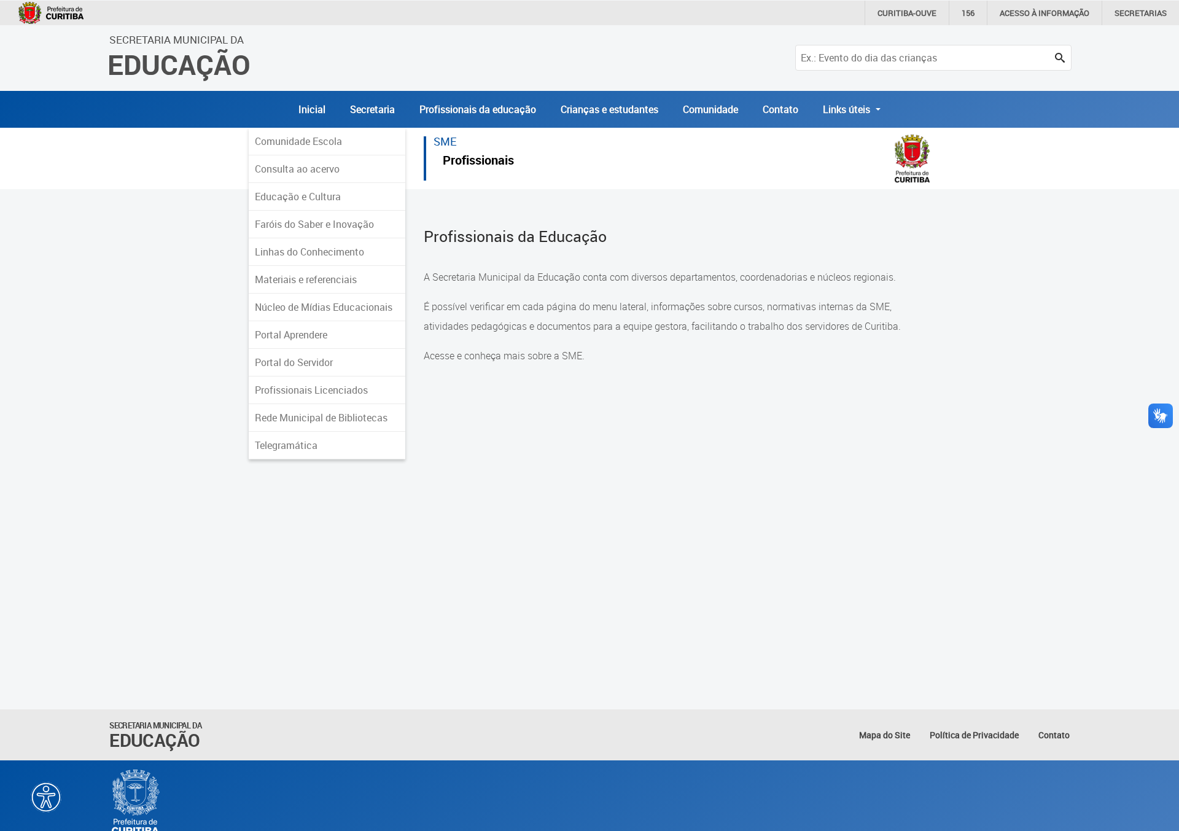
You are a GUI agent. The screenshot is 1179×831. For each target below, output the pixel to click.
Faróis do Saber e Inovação (314, 224)
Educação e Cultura (298, 196)
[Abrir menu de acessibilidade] (46, 797)
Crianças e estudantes (609, 109)
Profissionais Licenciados (311, 390)
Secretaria (372, 109)
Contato (780, 109)
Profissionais (478, 161)
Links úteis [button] (848, 109)
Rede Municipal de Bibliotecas (321, 417)
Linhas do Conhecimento (309, 252)
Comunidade (710, 109)
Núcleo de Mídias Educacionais (323, 307)
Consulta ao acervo (297, 169)
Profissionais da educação (477, 109)
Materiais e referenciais (306, 279)
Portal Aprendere (291, 334)
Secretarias (1141, 12)
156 (968, 12)
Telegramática (286, 445)
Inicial (311, 109)
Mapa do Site (884, 735)
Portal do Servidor (294, 362)
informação (1044, 12)
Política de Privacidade (974, 735)
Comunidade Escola (298, 141)
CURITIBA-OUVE (906, 12)
